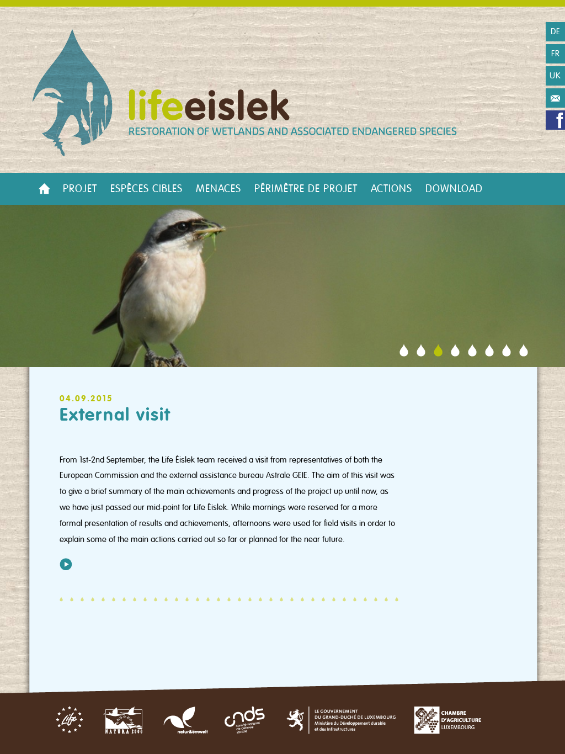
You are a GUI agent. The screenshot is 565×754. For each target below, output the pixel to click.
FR (555, 54)
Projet (80, 189)
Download (454, 189)
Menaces (218, 189)
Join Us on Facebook (555, 120)
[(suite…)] (66, 564)
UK (555, 76)
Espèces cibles (146, 189)
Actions (391, 189)
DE (556, 31)
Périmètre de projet (306, 189)
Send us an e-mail (555, 98)
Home (44, 189)
